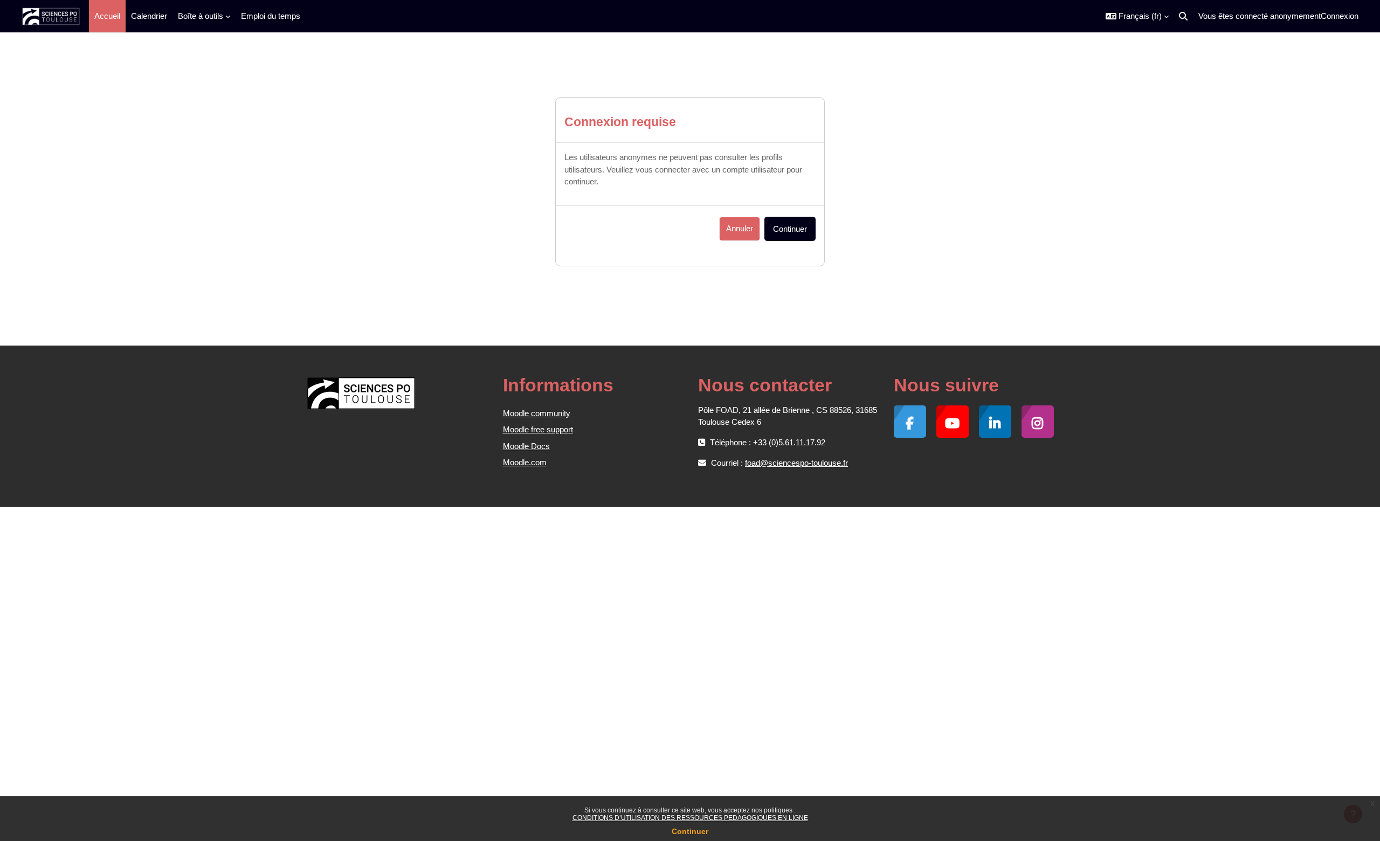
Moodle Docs (526, 446)
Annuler (739, 228)
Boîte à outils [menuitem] (200, 15)
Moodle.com (525, 462)
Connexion (1339, 15)
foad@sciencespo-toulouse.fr (796, 462)
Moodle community (536, 413)
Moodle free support (538, 429)
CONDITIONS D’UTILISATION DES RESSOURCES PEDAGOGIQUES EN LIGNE (690, 818)
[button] (1137, 16)
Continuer (690, 831)
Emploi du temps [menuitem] (270, 15)
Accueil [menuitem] (107, 15)
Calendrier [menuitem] (149, 15)
